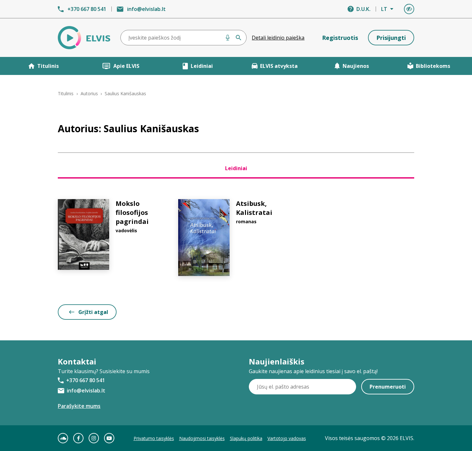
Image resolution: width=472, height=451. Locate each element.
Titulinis (48, 65)
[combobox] (183, 37)
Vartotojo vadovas (286, 438)
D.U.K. (363, 9)
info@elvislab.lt (146, 9)
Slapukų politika (246, 438)
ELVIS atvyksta (279, 65)
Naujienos (356, 65)
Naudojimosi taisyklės (202, 438)
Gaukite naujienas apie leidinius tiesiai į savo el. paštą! (313, 371)
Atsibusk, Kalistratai (254, 208)
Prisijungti (391, 37)
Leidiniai (202, 65)
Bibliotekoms (433, 65)
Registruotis (340, 37)
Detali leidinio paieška (278, 37)
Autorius (89, 93)
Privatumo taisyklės (154, 438)
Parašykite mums (79, 406)
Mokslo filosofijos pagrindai (132, 212)
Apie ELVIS (126, 65)
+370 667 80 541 (86, 9)
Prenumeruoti (388, 386)
